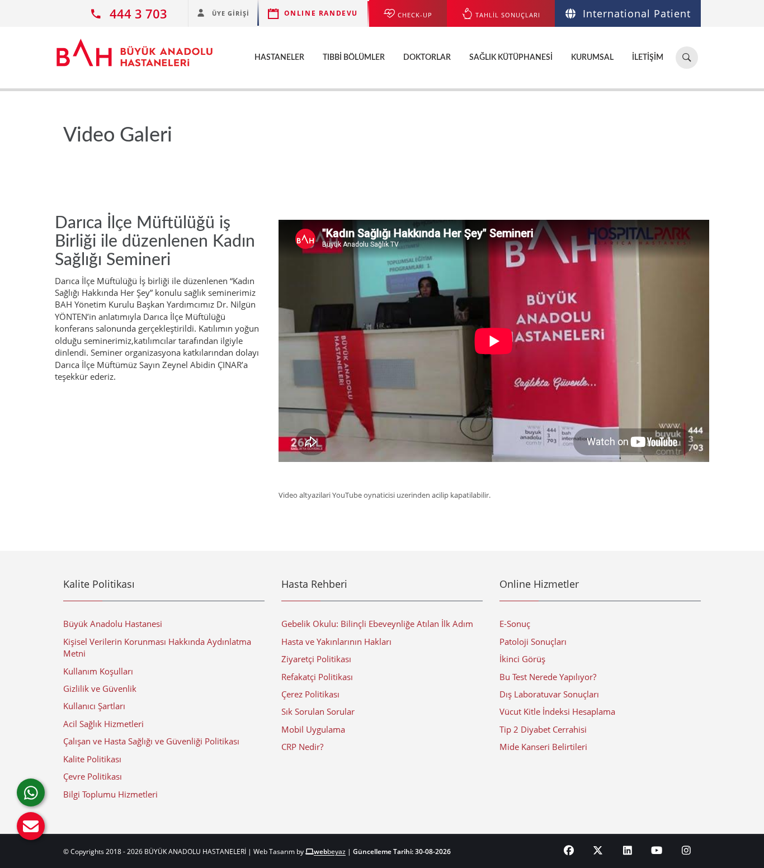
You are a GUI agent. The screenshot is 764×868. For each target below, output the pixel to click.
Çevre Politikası (92, 776)
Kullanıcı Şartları (94, 705)
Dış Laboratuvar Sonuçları (549, 694)
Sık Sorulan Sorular (318, 711)
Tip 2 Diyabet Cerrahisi (543, 729)
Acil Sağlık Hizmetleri (103, 723)
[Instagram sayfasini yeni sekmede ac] (686, 850)
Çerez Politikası (310, 694)
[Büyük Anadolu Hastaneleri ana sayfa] (134, 47)
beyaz (330, 851)
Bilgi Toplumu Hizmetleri (110, 794)
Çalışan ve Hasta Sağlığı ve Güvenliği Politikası (151, 741)
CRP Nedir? (302, 746)
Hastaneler (279, 58)
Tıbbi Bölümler (354, 58)
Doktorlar (427, 58)
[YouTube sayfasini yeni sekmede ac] (657, 850)
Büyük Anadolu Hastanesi (112, 623)
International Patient (637, 13)
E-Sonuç (514, 623)
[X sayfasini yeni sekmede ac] (598, 850)
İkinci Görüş (522, 658)
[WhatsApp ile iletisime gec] (31, 792)
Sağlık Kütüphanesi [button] (511, 58)
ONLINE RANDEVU (321, 13)
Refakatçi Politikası (317, 676)
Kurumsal (592, 58)
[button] (31, 826)
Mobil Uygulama (313, 729)
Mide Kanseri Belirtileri (543, 746)
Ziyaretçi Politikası (316, 658)
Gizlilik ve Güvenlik (99, 688)
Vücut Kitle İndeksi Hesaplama (557, 711)
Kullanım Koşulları (98, 671)
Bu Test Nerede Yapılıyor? (547, 676)
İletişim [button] (647, 58)
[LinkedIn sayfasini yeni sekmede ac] (628, 850)
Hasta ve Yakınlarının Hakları (336, 641)
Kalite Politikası (92, 759)
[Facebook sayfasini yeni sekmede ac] (569, 850)
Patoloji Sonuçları (533, 641)
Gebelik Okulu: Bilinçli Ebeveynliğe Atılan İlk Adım (377, 623)
